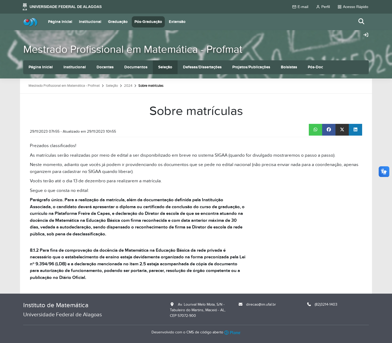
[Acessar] (366, 35)
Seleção (165, 67)
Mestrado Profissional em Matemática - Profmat (132, 49)
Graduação (118, 21)
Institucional (90, 21)
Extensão (177, 21)
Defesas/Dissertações (202, 67)
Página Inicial (60, 21)
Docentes (105, 67)
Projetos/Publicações (251, 67)
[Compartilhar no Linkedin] (355, 130)
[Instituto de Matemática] (30, 21)
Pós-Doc (315, 67)
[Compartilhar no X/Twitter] (342, 130)
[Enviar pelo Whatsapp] (315, 130)
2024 (128, 86)
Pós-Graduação (148, 21)
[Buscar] (361, 21)
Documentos (135, 67)
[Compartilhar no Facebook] (328, 130)
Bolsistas (289, 67)
